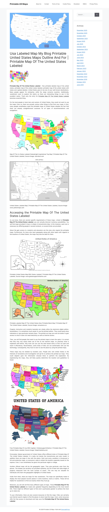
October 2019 (81, 82)
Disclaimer (77, 4)
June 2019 (80, 85)
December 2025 (82, 30)
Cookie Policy (67, 4)
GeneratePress (65, 509)
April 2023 (80, 63)
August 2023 (81, 52)
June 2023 (80, 57)
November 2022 (82, 76)
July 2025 (80, 44)
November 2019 (82, 79)
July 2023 (80, 55)
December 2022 (82, 74)
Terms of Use (56, 4)
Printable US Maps (19, 4)
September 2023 (82, 49)
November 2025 (82, 33)
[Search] (97, 15)
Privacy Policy (94, 4)
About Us (38, 4)
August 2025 (81, 41)
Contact (46, 4)
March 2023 (81, 66)
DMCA (84, 4)
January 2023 (81, 71)
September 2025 (82, 38)
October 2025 (81, 36)
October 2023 (81, 47)
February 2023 (81, 68)
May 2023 (80, 60)
